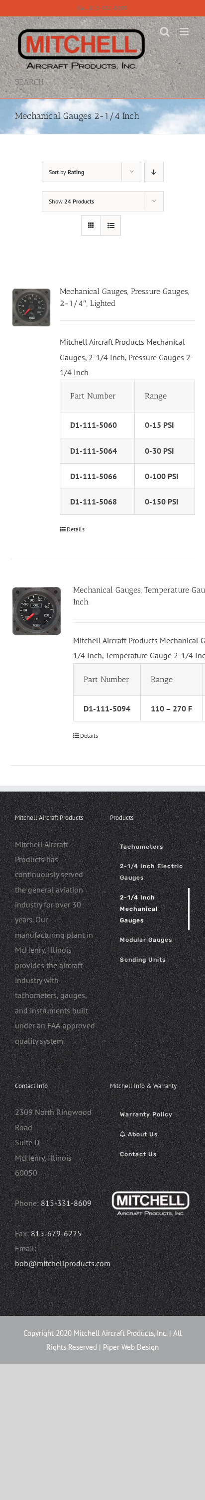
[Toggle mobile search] (165, 31)
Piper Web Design (131, 1347)
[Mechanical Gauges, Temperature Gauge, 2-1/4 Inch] (37, 611)
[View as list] (110, 225)
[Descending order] (154, 172)
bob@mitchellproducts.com (62, 1263)
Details (76, 529)
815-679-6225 (56, 1233)
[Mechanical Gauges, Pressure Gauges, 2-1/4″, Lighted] (31, 307)
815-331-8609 (66, 1203)
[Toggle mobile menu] (185, 31)
